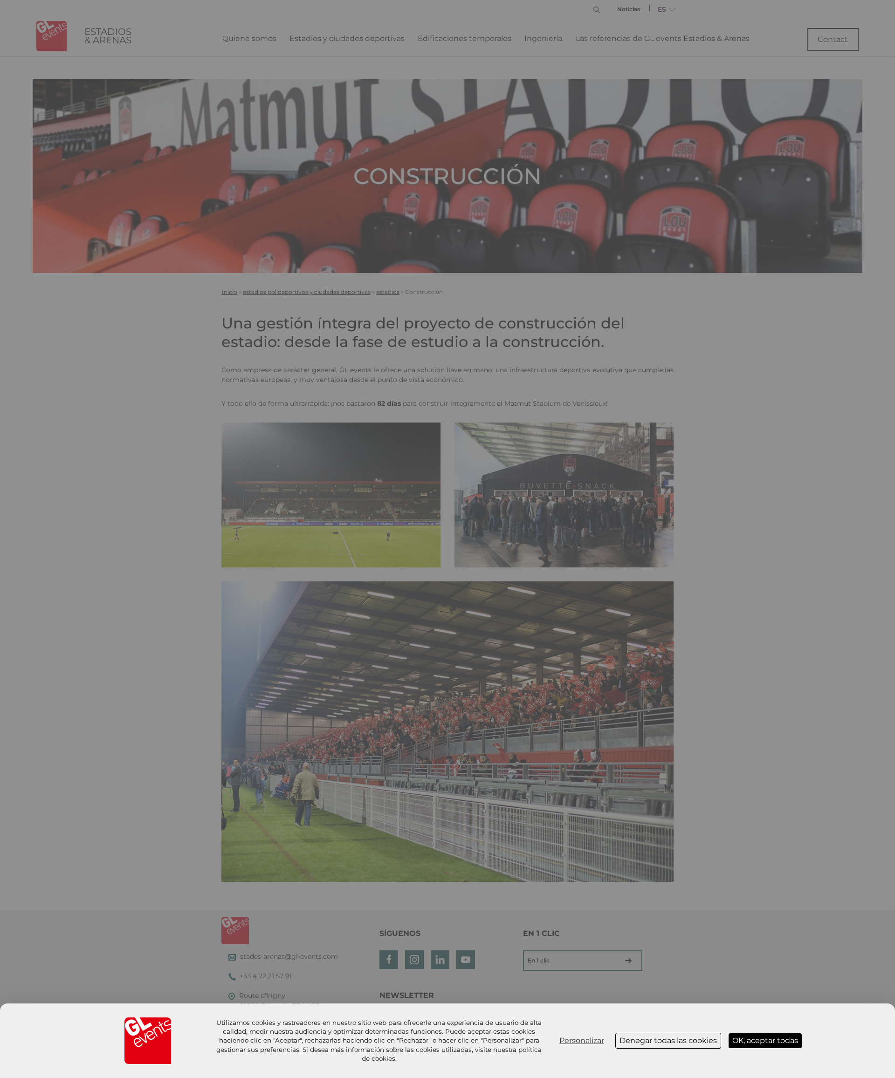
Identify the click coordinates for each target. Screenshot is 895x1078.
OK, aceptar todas (765, 1040)
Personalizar (581, 1040)
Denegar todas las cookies (668, 1040)
